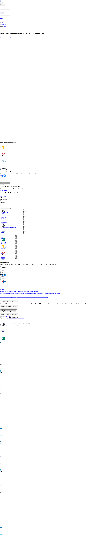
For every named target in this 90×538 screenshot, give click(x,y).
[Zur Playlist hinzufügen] (3, 330)
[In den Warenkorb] (5, 330)
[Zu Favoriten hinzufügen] (1, 330)
